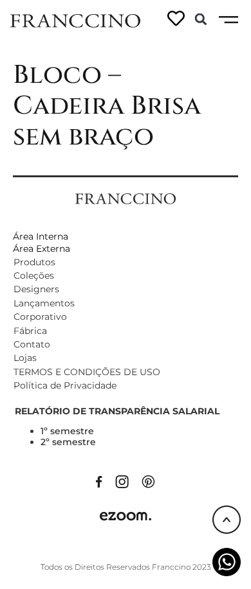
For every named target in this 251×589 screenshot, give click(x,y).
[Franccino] (125, 198)
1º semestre (67, 431)
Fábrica (30, 331)
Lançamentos (44, 303)
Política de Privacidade (65, 385)
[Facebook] (99, 480)
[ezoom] (125, 515)
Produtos (34, 262)
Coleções (34, 275)
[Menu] (228, 20)
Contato (32, 344)
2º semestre (68, 442)
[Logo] (75, 20)
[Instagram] (122, 480)
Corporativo (40, 316)
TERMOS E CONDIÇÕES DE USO (87, 372)
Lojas (25, 358)
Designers (36, 289)
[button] (201, 19)
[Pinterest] (148, 480)
